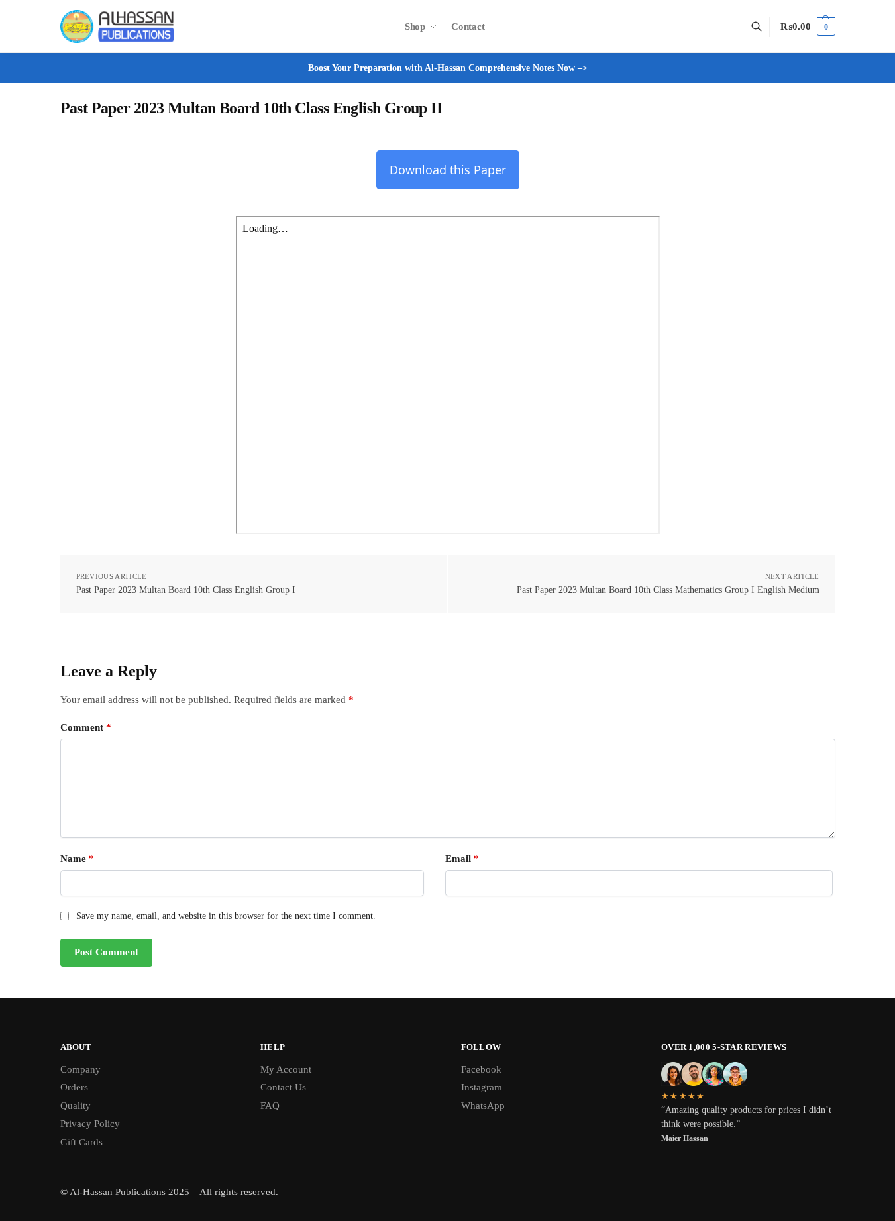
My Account (285, 1069)
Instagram (481, 1087)
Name (77, 858)
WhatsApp (483, 1105)
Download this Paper (448, 170)
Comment (85, 727)
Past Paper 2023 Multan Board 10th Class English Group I (185, 590)
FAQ (270, 1105)
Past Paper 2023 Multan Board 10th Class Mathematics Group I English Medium (668, 590)
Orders (74, 1087)
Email (462, 858)
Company (80, 1069)
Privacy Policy (90, 1123)
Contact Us (283, 1087)
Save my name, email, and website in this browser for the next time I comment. (226, 916)
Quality (75, 1105)
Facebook (481, 1069)
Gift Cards (81, 1142)
